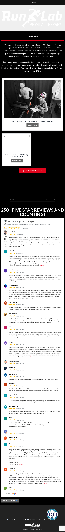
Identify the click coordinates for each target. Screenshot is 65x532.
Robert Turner (13, 251)
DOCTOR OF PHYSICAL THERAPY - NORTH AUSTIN (32, 121)
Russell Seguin (13, 313)
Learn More (32, 125)
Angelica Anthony (14, 395)
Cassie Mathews (14, 361)
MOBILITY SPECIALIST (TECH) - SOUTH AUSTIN (17, 156)
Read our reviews (9, 500)
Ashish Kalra (12, 431)
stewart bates (13, 444)
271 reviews (24, 228)
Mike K (11, 342)
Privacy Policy (38, 529)
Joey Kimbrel (13, 374)
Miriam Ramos (13, 285)
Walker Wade (13, 437)
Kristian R (12, 468)
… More (41, 265)
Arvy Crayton (13, 302)
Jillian (10, 327)
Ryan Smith (12, 232)
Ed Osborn (12, 383)
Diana (10, 487)
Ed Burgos (12, 367)
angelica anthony (14, 406)
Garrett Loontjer (14, 270)
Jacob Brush (12, 417)
